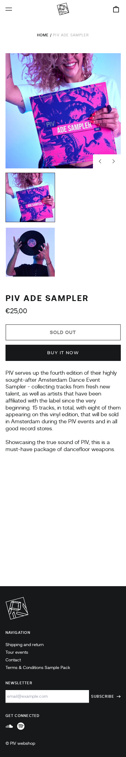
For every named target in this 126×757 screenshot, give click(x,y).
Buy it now (63, 352)
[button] (116, 9)
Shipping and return (25, 644)
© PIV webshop (20, 743)
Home (43, 35)
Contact (13, 659)
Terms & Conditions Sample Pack (38, 667)
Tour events (17, 652)
